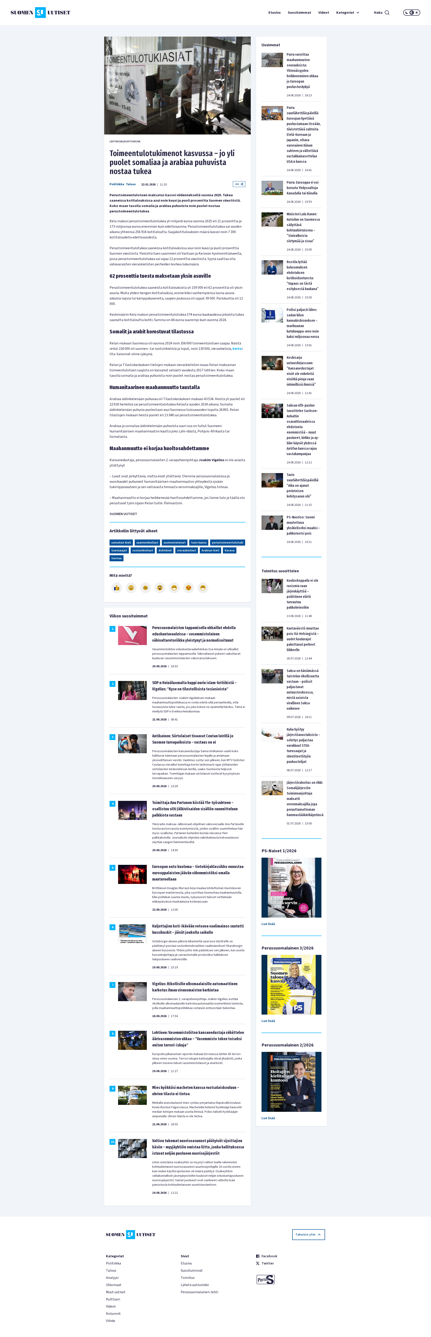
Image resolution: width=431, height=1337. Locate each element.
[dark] (407, 12)
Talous (131, 184)
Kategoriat (345, 12)
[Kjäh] (203, 587)
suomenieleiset (175, 542)
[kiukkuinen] (159, 587)
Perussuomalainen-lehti (199, 1292)
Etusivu (274, 12)
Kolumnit (113, 1313)
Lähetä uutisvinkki (195, 1284)
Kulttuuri (113, 1299)
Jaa (237, 184)
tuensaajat (119, 550)
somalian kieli (121, 542)
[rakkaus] (188, 587)
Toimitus (188, 1277)
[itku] (145, 587)
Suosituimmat (299, 12)
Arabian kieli (210, 550)
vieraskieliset (186, 550)
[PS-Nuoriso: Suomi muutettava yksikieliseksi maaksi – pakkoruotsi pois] (272, 529)
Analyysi (112, 1277)
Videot (323, 12)
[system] (411, 12)
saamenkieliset (147, 542)
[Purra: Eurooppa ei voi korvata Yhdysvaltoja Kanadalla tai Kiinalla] (272, 192)
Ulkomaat (113, 1284)
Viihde (110, 1320)
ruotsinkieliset (142, 550)
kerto (237, 348)
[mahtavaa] (174, 587)
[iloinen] (131, 587)
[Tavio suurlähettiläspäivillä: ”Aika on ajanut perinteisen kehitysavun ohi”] (272, 489)
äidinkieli (165, 550)
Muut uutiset (115, 1292)
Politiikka (117, 184)
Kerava (230, 550)
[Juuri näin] (116, 587)
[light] (416, 12)
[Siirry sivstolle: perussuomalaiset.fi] (290, 1279)
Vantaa (116, 558)
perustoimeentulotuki (227, 542)
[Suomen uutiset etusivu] (45, 12)
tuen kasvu (199, 542)
